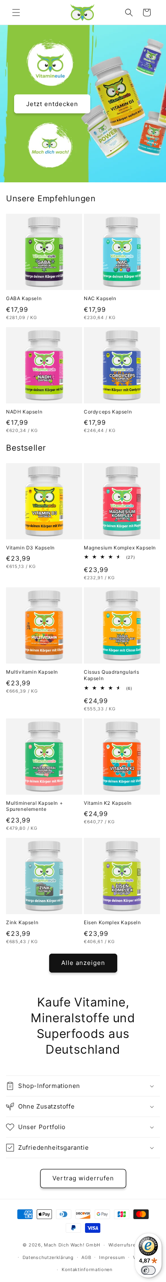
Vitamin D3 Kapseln (30, 548)
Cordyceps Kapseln (108, 412)
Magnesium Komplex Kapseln (120, 548)
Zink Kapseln (22, 922)
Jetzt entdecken (52, 103)
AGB (86, 1257)
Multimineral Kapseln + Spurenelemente (34, 806)
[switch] (148, 1270)
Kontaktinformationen (87, 1269)
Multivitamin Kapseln (32, 672)
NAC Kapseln (100, 298)
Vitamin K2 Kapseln (108, 803)
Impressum (112, 1257)
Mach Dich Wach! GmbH (72, 1245)
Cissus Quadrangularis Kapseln (111, 675)
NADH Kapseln (24, 412)
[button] (16, 12)
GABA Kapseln (24, 298)
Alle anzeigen (83, 963)
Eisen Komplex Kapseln (112, 922)
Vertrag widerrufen (83, 1178)
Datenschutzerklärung (48, 1257)
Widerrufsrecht (125, 1245)
